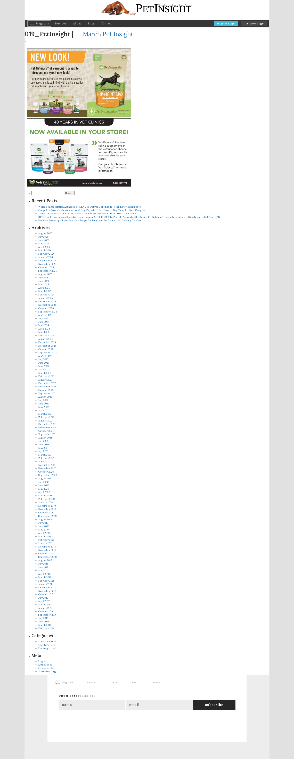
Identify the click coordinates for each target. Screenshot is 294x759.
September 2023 (47, 352)
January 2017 (45, 607)
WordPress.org (47, 671)
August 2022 (45, 396)
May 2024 (43, 325)
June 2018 (43, 567)
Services (60, 23)
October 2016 (46, 611)
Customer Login (254, 23)
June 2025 (43, 281)
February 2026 (46, 253)
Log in (42, 661)
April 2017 (44, 601)
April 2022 (44, 410)
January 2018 (45, 584)
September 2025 (47, 270)
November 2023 (47, 345)
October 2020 (46, 471)
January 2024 (45, 338)
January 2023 (45, 379)
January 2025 (45, 298)
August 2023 (45, 355)
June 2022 (43, 403)
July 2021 (43, 441)
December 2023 (47, 342)
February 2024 (46, 335)
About (77, 23)
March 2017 (44, 604)
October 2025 (46, 267)
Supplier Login (226, 23)
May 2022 (43, 407)
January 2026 (45, 257)
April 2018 (44, 573)
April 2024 (44, 328)
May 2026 (43, 243)
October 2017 (45, 594)
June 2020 (44, 485)
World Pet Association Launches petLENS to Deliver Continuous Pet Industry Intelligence (89, 206)
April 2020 (44, 492)
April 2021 (44, 451)
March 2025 (45, 291)
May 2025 (43, 284)
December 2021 (47, 424)
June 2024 (43, 321)
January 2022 (45, 420)
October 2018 (46, 553)
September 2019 (47, 516)
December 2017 (47, 587)
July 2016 (43, 618)
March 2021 (44, 454)
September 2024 (47, 311)
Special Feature (47, 641)
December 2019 (47, 505)
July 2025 (43, 277)
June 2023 (43, 362)
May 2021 (43, 447)
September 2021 (47, 434)
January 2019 (45, 543)
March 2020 (45, 495)
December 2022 (47, 383)
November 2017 (47, 590)
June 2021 (43, 444)
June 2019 (43, 526)
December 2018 (47, 546)
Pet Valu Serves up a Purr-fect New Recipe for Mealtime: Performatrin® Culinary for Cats (89, 220)
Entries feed (45, 664)
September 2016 (47, 614)
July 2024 (43, 318)
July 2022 (43, 400)
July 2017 (43, 597)
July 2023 (43, 359)
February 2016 (46, 628)
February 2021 (46, 458)
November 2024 (47, 304)
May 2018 (43, 570)
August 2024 (45, 315)
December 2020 (47, 464)
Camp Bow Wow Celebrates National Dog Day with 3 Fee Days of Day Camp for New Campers (91, 210)
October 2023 (46, 349)
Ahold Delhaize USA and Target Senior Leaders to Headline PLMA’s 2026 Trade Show (87, 213)
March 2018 (44, 577)
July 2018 (43, 563)
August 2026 (45, 233)
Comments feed (47, 668)
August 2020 (45, 478)
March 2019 (44, 536)
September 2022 (47, 393)
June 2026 (43, 240)
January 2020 (45, 502)
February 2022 (46, 417)
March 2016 (44, 625)
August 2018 (45, 560)
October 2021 (45, 430)
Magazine (42, 23)
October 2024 (46, 308)
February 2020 (46, 498)
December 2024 (47, 301)
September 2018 (47, 556)
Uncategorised (46, 644)
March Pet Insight (104, 34)
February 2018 (46, 580)
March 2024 (45, 332)
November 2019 (47, 509)
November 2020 (47, 468)
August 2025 (45, 274)
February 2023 (46, 376)
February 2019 (46, 539)
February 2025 (46, 294)
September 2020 (47, 475)
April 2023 (44, 369)
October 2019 (46, 512)
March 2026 (45, 250)
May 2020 (43, 488)
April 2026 (44, 246)
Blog (91, 23)
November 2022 (47, 386)
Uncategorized (46, 648)
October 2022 (46, 390)
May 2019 (43, 529)
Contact (106, 23)
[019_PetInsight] (79, 117)
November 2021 (47, 427)
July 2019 (43, 522)
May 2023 (43, 366)
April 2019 (44, 533)
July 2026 (43, 236)
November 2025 (47, 263)
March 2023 (44, 372)
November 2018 (47, 550)
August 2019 (45, 519)
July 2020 (43, 481)
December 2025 (47, 260)
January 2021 (45, 461)
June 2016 (43, 621)
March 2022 (44, 413)
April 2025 (44, 287)
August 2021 (45, 437)
